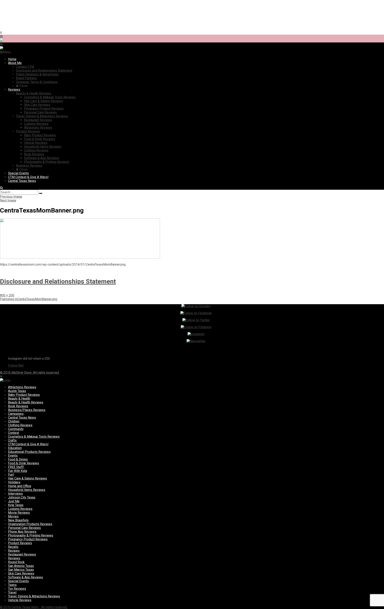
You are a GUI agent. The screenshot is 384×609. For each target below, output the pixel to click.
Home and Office (19, 486)
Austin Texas (17, 391)
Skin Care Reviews (21, 573)
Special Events (18, 581)
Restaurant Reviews (22, 554)
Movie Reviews (19, 513)
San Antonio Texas (21, 566)
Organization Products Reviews (30, 524)
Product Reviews (20, 543)
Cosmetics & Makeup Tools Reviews (34, 436)
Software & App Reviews (25, 577)
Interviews (15, 494)
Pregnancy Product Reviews (28, 539)
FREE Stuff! (16, 467)
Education (15, 448)
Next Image (8, 200)
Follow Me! (16, 365)
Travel (12, 592)
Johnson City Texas (21, 497)
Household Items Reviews (26, 490)
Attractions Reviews (22, 387)
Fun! (11, 475)
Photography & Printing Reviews (30, 535)
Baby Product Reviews (24, 395)
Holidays (14, 482)
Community (16, 429)
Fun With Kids (17, 471)
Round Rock (16, 562)
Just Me (14, 501)
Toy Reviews (17, 589)
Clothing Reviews (20, 425)
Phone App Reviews (22, 532)
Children (13, 421)
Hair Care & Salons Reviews (27, 478)
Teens (12, 585)
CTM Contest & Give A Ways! (28, 444)
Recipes (14, 551)
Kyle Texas (15, 505)
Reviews (14, 558)
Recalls (13, 547)
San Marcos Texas (21, 570)
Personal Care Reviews (24, 528)
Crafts (12, 440)
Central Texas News (22, 417)
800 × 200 (7, 295)
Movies (13, 516)
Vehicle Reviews (19, 600)
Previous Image (11, 197)
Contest (13, 433)
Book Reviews (18, 406)
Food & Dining (18, 459)
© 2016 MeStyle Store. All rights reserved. (29, 372)
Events (13, 456)
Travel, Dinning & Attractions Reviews (34, 596)
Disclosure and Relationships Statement (58, 281)
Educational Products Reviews (29, 452)
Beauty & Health (19, 398)
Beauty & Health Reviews (25, 402)
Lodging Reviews (20, 509)
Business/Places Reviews (26, 410)
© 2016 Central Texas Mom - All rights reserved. (34, 607)
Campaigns (16, 414)
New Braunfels (18, 520)
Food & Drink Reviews (23, 463)
